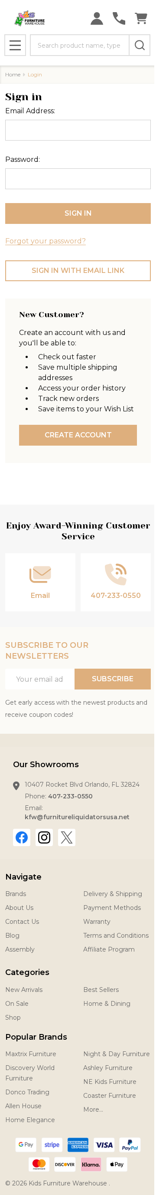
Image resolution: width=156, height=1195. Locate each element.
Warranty (96, 922)
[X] (66, 837)
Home (12, 74)
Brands (15, 894)
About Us (19, 908)
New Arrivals (23, 990)
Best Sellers (101, 990)
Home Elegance (30, 1120)
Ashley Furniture (108, 1068)
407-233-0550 (70, 796)
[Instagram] (44, 837)
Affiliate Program (109, 949)
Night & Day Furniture (116, 1054)
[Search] (139, 45)
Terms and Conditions (116, 935)
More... (93, 1109)
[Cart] (141, 18)
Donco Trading (27, 1092)
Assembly (20, 949)
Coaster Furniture (109, 1096)
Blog (12, 935)
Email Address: (30, 111)
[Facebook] (21, 837)
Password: (22, 159)
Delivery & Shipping (112, 894)
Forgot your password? (45, 241)
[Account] (97, 18)
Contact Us (22, 922)
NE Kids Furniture (109, 1082)
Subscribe (112, 679)
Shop (13, 1017)
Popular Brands (36, 1037)
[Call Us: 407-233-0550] (119, 18)
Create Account (78, 435)
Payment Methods (112, 908)
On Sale (17, 1004)
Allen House (23, 1106)
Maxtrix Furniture (30, 1054)
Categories (27, 972)
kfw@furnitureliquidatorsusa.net (77, 817)
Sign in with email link (78, 270)
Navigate (23, 877)
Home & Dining (106, 1004)
